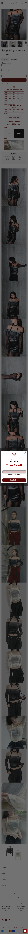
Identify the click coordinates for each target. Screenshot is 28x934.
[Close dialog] (25, 453)
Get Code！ (14, 480)
